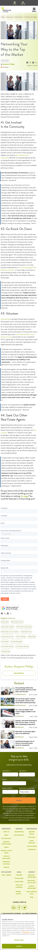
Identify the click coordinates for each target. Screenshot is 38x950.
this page (24, 496)
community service (7, 636)
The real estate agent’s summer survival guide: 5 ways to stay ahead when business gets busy (25, 700)
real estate (5, 641)
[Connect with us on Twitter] (24, 907)
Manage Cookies (19, 893)
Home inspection (31, 842)
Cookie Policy (19, 881)
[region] (19, 932)
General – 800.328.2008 (32, 887)
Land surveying (32, 846)
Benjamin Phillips (9, 64)
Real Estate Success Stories (10, 632)
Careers (6, 847)
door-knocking (20, 636)
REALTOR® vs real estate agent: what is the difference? (25, 732)
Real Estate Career (17, 622)
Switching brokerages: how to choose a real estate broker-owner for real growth (24, 743)
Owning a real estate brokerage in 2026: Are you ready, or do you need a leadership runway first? (26, 722)
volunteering (5, 651)
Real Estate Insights (8, 627)
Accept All (19, 946)
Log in (23, 4)
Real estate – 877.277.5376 (32, 882)
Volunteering (5, 319)
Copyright (19, 875)
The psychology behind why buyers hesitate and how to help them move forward (25, 689)
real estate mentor (7, 646)
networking (31, 636)
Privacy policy (19, 878)
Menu (34, 11)
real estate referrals (22, 646)
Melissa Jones (21, 694)
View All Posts (19, 673)
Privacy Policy (26, 932)
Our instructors (6, 838)
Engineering (31, 849)
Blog (3, 17)
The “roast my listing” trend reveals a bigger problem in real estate (25, 711)
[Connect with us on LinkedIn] (13, 907)
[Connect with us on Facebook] (19, 907)
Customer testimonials (6, 857)
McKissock (20, 716)
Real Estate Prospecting (24, 627)
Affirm (6, 835)
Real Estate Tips (26, 632)
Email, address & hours (31, 893)
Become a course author (6, 852)
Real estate (31, 837)
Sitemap (6, 867)
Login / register (6, 875)
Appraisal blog (19, 831)
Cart (14, 4)
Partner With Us (19, 835)
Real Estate (18, 17)
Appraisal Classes (32, 833)
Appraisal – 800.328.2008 (32, 876)
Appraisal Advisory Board (6, 843)
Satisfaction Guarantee (6, 863)
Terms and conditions (19, 886)
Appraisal (10, 17)
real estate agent (16, 641)
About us (6, 831)
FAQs (31, 897)
